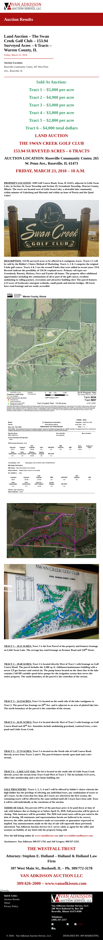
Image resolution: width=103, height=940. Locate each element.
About (7, 902)
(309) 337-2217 (59, 919)
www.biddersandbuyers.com (78, 835)
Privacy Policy (11, 906)
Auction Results (12, 899)
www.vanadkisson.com (46, 835)
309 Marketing (89, 935)
